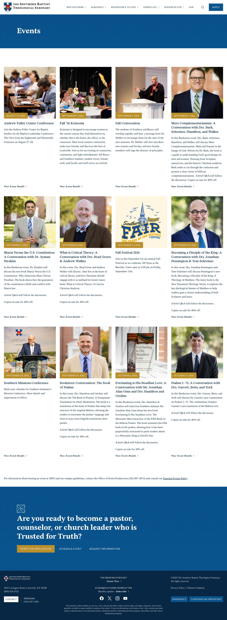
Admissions (29, 598)
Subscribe (121, 591)
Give (191, 7)
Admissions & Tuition (123, 7)
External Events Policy (175, 478)
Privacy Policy (178, 588)
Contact (11, 599)
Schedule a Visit (70, 548)
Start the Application (35, 548)
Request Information (104, 548)
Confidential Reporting (206, 599)
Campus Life (150, 7)
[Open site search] (202, 7)
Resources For (172, 7)
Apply (216, 7)
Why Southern (75, 7)
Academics (97, 7)
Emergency (179, 599)
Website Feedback (196, 588)
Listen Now (113, 581)
